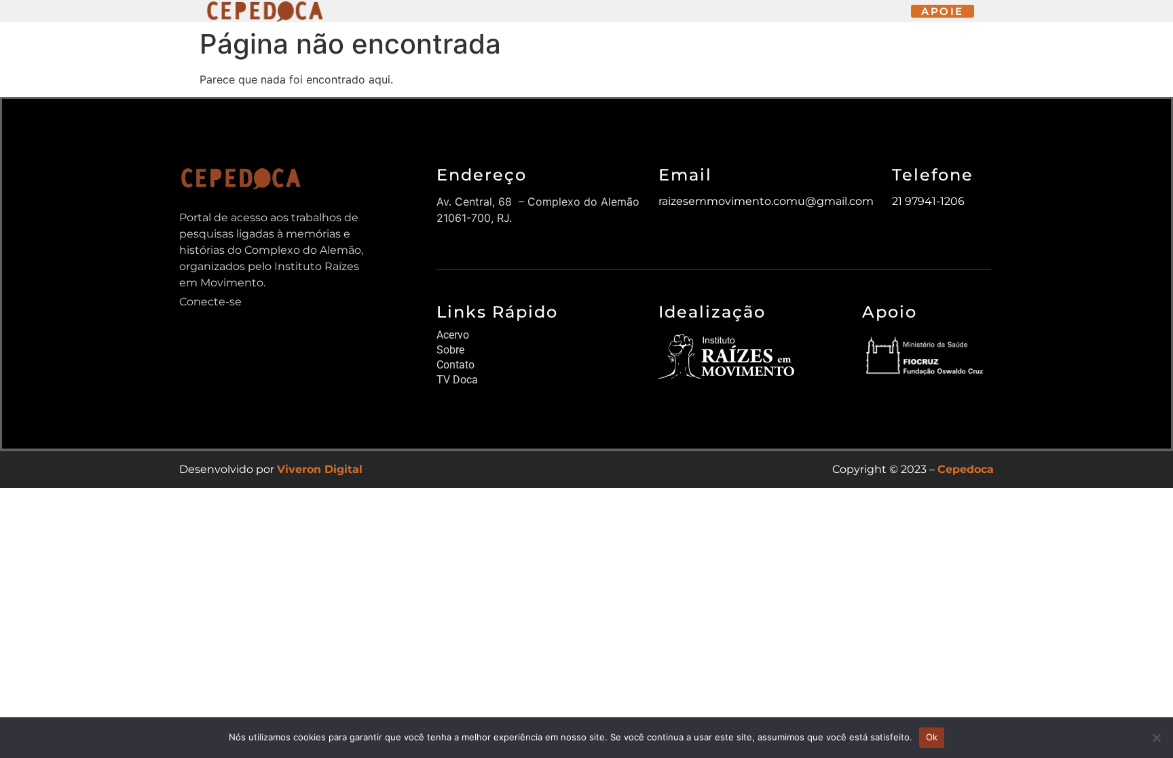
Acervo (452, 334)
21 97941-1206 (928, 201)
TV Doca (457, 379)
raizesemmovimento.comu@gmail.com (766, 201)
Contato (455, 364)
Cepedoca (965, 469)
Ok (932, 737)
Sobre (450, 349)
